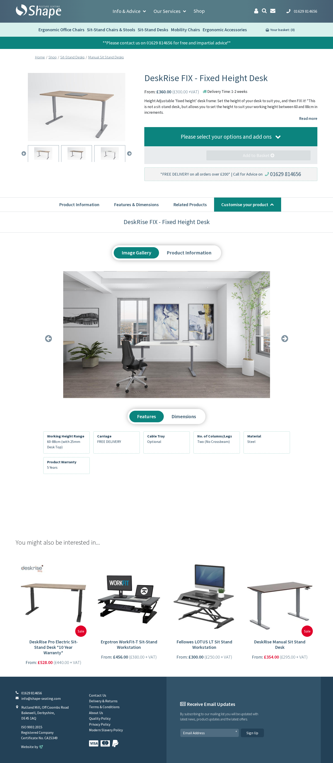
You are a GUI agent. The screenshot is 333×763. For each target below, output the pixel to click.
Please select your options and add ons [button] (226, 136)
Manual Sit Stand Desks (106, 57)
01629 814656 (285, 174)
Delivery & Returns (103, 701)
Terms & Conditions (104, 707)
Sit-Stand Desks (153, 29)
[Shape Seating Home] (38, 11)
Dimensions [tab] (183, 416)
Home (40, 57)
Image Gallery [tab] (136, 252)
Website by (32, 746)
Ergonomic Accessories (225, 29)
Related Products (190, 204)
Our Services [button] (167, 11)
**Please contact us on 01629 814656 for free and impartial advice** (167, 43)
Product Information (79, 204)
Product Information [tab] (189, 252)
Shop (199, 11)
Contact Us (97, 695)
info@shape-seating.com (41, 698)
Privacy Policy (99, 724)
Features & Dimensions (136, 204)
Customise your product (244, 204)
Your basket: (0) (282, 29)
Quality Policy (100, 718)
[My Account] (256, 11)
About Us (96, 712)
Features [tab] (146, 416)
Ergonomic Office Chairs (61, 29)
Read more (308, 118)
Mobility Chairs (185, 29)
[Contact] (272, 10)
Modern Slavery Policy (106, 730)
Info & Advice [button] (126, 11)
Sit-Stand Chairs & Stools (111, 29)
